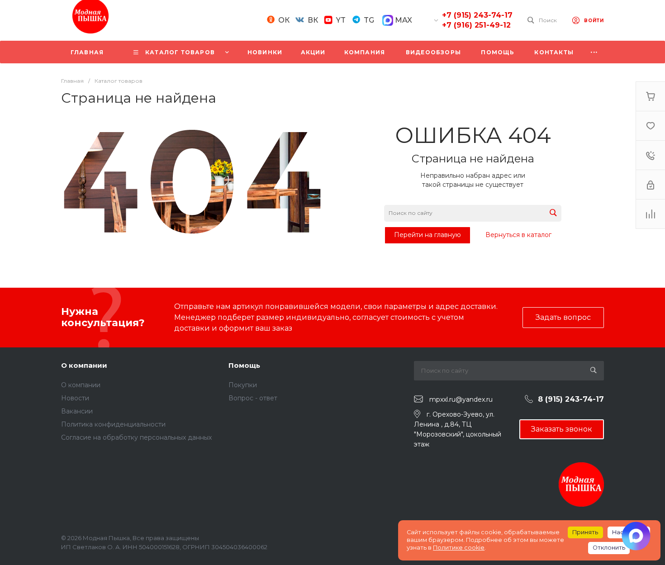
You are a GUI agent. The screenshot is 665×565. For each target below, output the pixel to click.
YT (341, 20)
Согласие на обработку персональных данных (136, 437)
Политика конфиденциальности (113, 424)
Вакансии (77, 411)
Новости (75, 398)
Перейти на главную (427, 235)
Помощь (244, 365)
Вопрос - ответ (252, 398)
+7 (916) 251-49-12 (476, 25)
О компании (84, 365)
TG (369, 20)
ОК (284, 20)
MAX (402, 20)
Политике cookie (458, 547)
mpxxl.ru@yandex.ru (461, 399)
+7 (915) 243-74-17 (477, 15)
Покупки (242, 385)
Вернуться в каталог (518, 235)
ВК (313, 20)
